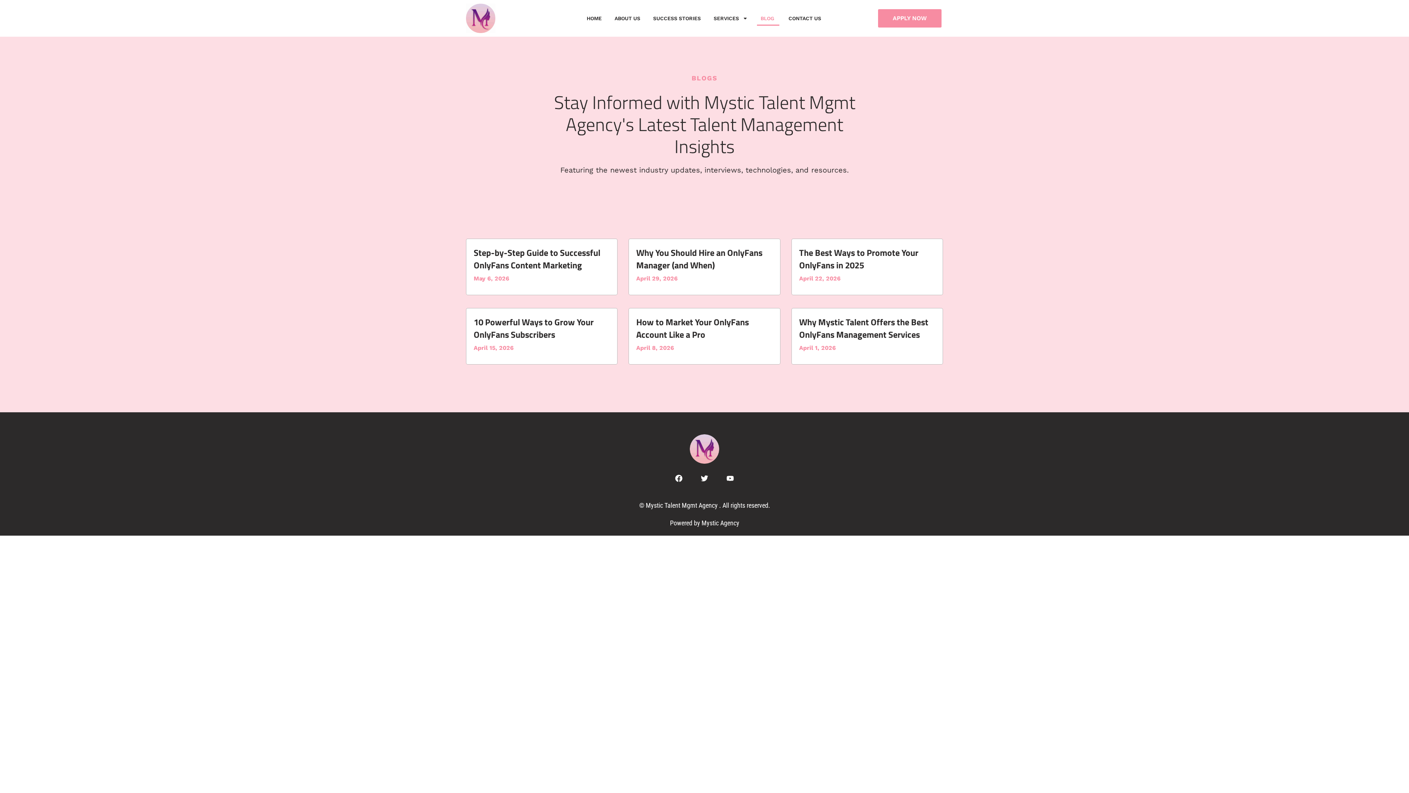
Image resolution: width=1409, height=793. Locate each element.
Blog (768, 18)
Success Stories (677, 18)
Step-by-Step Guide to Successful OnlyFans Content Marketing (537, 259)
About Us (627, 18)
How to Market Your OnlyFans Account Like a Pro (692, 328)
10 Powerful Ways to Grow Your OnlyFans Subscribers (534, 328)
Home (594, 18)
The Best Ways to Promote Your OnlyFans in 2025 (858, 259)
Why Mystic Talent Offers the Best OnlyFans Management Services (863, 328)
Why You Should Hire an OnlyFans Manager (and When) (699, 259)
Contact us (806, 18)
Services (726, 18)
